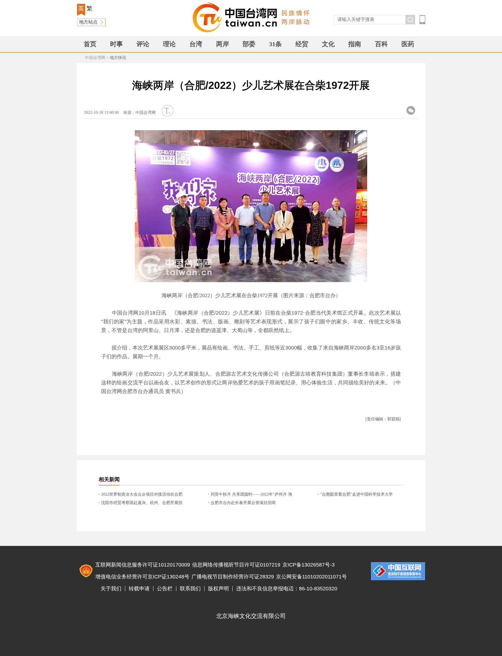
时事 (116, 44)
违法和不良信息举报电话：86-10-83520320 (286, 588)
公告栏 (165, 588)
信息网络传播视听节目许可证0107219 (236, 564)
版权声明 (218, 588)
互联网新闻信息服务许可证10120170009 (142, 564)
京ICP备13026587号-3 (308, 564)
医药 (407, 44)
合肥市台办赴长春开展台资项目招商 (243, 503)
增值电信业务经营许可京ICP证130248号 (142, 576)
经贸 (301, 44)
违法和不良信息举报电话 (398, 571)
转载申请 (139, 588)
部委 (249, 44)
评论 (143, 44)
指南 (354, 44)
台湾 (195, 44)
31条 (275, 44)
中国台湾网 (95, 57)
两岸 (222, 44)
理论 (169, 44)
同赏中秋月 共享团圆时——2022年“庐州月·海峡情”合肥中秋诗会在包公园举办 (251, 494)
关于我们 (111, 588)
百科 (381, 44)
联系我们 (190, 588)
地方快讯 (118, 57)
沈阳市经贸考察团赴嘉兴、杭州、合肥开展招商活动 (141, 503)
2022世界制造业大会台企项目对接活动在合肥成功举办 (141, 494)
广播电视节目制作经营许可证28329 (232, 576)
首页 (90, 44)
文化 (328, 44)
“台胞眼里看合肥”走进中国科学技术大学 (356, 494)
